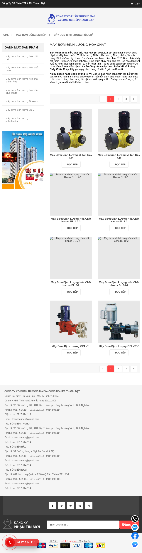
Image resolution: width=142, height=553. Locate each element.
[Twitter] (61, 505)
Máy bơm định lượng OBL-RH (71, 346)
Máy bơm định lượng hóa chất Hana (22, 69)
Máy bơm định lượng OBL (20, 109)
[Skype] (79, 505)
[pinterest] (70, 505)
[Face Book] (52, 505)
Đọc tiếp (72, 164)
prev (103, 99)
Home (5, 35)
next (134, 99)
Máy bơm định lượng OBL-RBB (119, 346)
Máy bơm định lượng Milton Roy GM (71, 156)
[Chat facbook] (135, 536)
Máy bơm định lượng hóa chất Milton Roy (22, 80)
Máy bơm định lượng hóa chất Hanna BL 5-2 (71, 284)
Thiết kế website (68, 541)
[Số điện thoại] (135, 519)
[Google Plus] (88, 505)
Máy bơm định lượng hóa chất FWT (22, 57)
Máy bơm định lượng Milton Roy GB (119, 156)
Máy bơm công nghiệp (31, 35)
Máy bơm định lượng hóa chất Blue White (22, 91)
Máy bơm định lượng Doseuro (22, 101)
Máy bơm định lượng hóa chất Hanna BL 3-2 (119, 220)
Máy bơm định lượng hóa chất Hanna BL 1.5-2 (71, 220)
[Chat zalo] (135, 527)
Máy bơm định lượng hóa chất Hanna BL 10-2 (119, 284)
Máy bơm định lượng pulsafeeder (17, 119)
